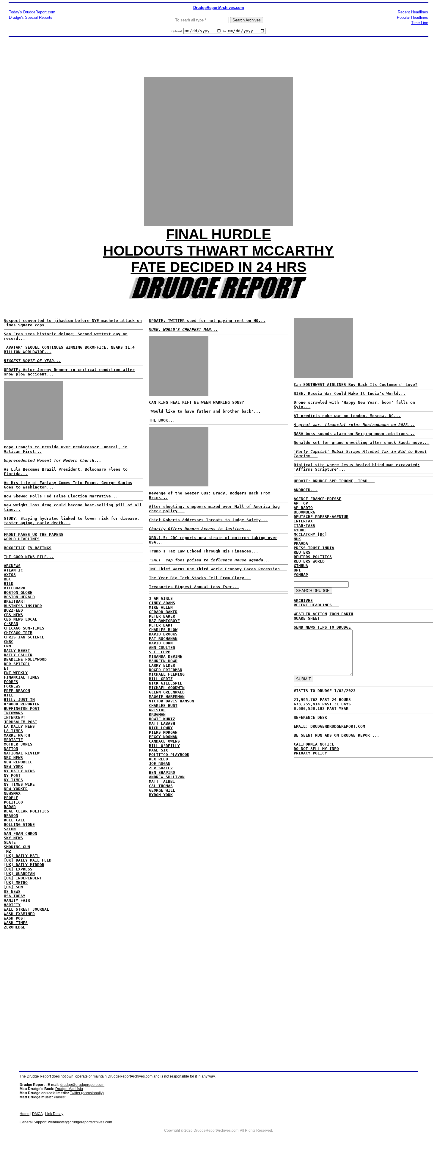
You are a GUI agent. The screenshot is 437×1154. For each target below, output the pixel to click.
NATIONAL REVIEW (22, 753)
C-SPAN (11, 623)
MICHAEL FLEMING (167, 674)
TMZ (7, 851)
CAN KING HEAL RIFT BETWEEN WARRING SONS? (196, 402)
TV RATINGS (39, 548)
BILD (8, 583)
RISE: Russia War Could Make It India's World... (349, 393)
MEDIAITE (13, 740)
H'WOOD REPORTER (22, 704)
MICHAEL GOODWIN (167, 687)
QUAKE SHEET (307, 618)
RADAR (10, 806)
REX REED (158, 759)
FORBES (11, 681)
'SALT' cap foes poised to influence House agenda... (209, 560)
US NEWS (12, 891)
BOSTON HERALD (19, 597)
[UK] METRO (16, 882)
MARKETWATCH (17, 735)
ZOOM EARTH (341, 614)
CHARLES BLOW (163, 629)
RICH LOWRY (161, 728)
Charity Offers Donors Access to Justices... (200, 529)
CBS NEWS (13, 615)
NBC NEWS (13, 757)
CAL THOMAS (161, 786)
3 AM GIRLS (161, 598)
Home (24, 1114)
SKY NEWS (13, 838)
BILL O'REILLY (164, 745)
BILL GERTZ (161, 679)
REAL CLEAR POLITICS (26, 811)
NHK (297, 539)
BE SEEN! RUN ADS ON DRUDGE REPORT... (336, 735)
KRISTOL (157, 710)
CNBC (8, 641)
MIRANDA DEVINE (165, 656)
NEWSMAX (12, 793)
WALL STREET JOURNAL (26, 909)
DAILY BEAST (17, 650)
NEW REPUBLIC (18, 762)
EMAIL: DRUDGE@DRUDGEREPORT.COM (329, 726)
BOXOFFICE (14, 548)
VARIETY (12, 905)
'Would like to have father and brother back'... (205, 411)
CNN (7, 646)
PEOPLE (11, 798)
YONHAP (301, 574)
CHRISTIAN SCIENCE (24, 637)
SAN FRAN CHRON (20, 833)
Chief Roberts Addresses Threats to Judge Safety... (208, 520)
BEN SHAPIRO (162, 772)
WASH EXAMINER (19, 914)
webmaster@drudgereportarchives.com (80, 1122)
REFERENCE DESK (310, 717)
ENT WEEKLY (16, 673)
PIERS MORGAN (163, 732)
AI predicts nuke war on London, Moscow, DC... (347, 416)
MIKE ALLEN (161, 607)
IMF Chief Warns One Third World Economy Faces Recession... (218, 569)
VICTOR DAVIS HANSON (171, 701)
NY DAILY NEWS (19, 771)
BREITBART (14, 601)
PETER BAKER (162, 616)
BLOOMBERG (304, 512)
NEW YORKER (16, 789)
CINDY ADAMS (162, 603)
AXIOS (10, 574)
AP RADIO (303, 507)
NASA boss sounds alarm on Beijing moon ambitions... (354, 433)
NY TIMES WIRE (19, 784)
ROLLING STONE (19, 824)
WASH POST (14, 918)
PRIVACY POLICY (310, 753)
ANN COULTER (162, 647)
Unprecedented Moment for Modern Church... (52, 460)
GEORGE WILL (162, 790)
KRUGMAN (157, 714)
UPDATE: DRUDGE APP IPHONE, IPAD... (334, 481)
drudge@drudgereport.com (82, 1085)
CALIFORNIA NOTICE (314, 744)
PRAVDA (301, 543)
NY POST (12, 775)
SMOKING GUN (17, 847)
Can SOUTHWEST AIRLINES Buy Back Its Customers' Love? (355, 384)
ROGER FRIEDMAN (165, 670)
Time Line (419, 23)
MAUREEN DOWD (163, 661)
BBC (7, 579)
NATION (11, 748)
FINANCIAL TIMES (22, 677)
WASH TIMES (16, 922)
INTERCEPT (14, 717)
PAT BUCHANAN (163, 638)
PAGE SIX (158, 750)
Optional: (177, 31)
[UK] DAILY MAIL (22, 856)
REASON (11, 815)
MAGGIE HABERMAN (167, 696)
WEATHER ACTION (310, 614)
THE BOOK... (162, 420)
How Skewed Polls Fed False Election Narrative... (61, 496)
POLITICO (13, 802)
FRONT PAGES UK (20, 534)
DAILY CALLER (18, 655)
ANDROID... (305, 490)
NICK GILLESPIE (165, 683)
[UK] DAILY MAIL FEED (27, 860)
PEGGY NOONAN (163, 737)
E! (6, 668)
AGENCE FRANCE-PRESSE (317, 499)
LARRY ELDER (162, 665)
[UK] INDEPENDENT (23, 878)
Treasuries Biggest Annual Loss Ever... (194, 587)
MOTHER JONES (18, 744)
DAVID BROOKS (163, 634)
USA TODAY (14, 896)
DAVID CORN (161, 643)
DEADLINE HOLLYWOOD (25, 659)
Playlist (59, 1097)
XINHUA (301, 565)
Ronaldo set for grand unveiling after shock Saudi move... (361, 442)
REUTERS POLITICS (313, 557)
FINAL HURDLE (218, 234)
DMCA (37, 1114)
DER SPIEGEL (17, 664)
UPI (297, 570)
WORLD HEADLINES (22, 539)
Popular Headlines (412, 17)
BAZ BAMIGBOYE (164, 621)
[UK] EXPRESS (18, 869)
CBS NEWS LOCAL (20, 619)
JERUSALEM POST (20, 722)
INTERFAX (303, 521)
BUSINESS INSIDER (23, 606)
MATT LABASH (162, 723)
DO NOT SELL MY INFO (316, 748)
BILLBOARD (14, 588)
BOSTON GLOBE (18, 592)
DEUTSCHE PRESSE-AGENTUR (321, 516)
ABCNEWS (12, 565)
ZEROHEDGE (14, 927)
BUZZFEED (13, 610)
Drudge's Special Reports (30, 17)
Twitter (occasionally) (87, 1093)
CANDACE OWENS (164, 741)
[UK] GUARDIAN (19, 873)
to (224, 31)
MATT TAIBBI (162, 781)
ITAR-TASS (304, 525)
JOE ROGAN (159, 763)
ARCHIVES (303, 600)
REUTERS (302, 552)
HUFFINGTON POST (22, 708)
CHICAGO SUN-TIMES (24, 628)
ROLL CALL (14, 820)
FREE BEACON (17, 690)
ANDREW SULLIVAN (167, 777)
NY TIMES (13, 780)
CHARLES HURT (163, 705)
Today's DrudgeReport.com (32, 12)
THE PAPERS (51, 534)
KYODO (300, 530)
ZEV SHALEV (161, 768)
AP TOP (301, 503)
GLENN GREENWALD (167, 692)
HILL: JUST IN (19, 699)
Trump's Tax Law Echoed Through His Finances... (203, 551)
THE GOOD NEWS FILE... (29, 557)
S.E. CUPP (159, 652)
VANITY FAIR (17, 900)
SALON (10, 829)
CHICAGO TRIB (18, 632)
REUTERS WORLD (309, 561)
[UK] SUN (13, 887)
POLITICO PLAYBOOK (169, 754)
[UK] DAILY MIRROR (24, 864)
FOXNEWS (12, 686)
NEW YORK (13, 766)
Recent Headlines (413, 12)
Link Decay (54, 1114)
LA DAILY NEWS (19, 726)
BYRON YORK (161, 795)
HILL (8, 695)
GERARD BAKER (163, 612)
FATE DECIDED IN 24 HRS (218, 267)
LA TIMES (13, 731)
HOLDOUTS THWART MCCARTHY (218, 251)
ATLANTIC (13, 570)
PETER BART (161, 625)
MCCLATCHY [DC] (310, 534)
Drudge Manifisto (69, 1089)
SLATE (10, 842)
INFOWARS (13, 713)
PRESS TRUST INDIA (314, 548)
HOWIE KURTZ (162, 719)
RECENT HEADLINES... (316, 605)
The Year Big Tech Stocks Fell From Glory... (200, 578)
